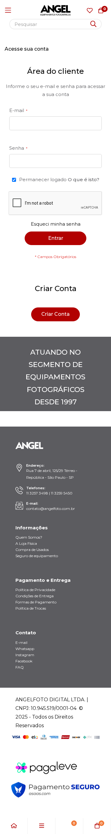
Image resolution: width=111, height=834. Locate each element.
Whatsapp (24, 648)
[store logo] (55, 10)
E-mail (21, 642)
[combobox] (55, 24)
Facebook (23, 661)
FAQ (19, 667)
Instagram (24, 655)
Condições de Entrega (34, 596)
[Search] (93, 24)
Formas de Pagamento (35, 602)
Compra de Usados (32, 549)
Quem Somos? (28, 537)
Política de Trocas (30, 608)
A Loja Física (26, 543)
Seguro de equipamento (36, 555)
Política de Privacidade (35, 589)
